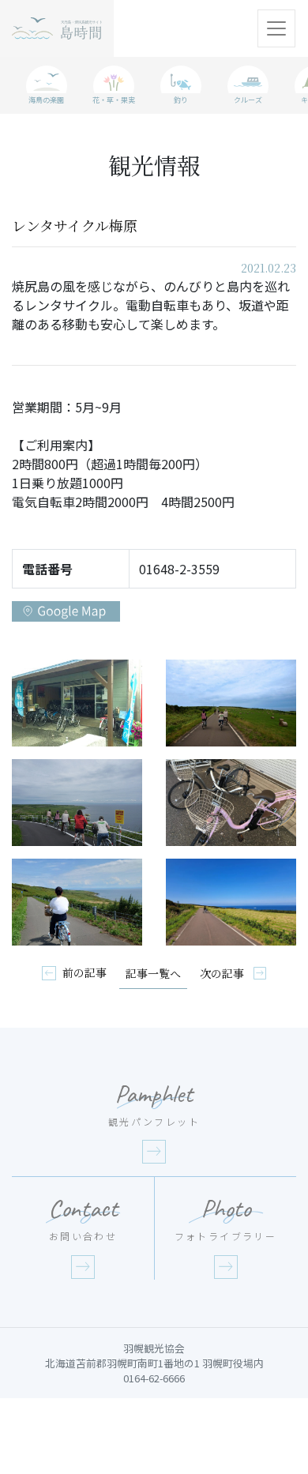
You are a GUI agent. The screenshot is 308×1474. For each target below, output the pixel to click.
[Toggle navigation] (276, 28)
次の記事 (223, 973)
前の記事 (84, 972)
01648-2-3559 (179, 568)
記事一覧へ (153, 973)
